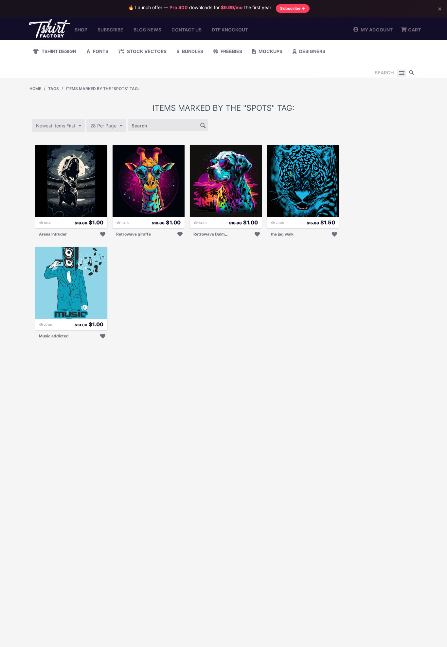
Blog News (147, 29)
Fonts (100, 51)
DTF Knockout (230, 29)
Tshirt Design (58, 51)
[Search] (411, 72)
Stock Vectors (146, 51)
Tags (53, 88)
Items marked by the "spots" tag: (102, 88)
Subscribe (110, 29)
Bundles (192, 51)
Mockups (270, 51)
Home (35, 88)
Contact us (186, 29)
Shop (81, 29)
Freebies (231, 51)
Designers (311, 51)
